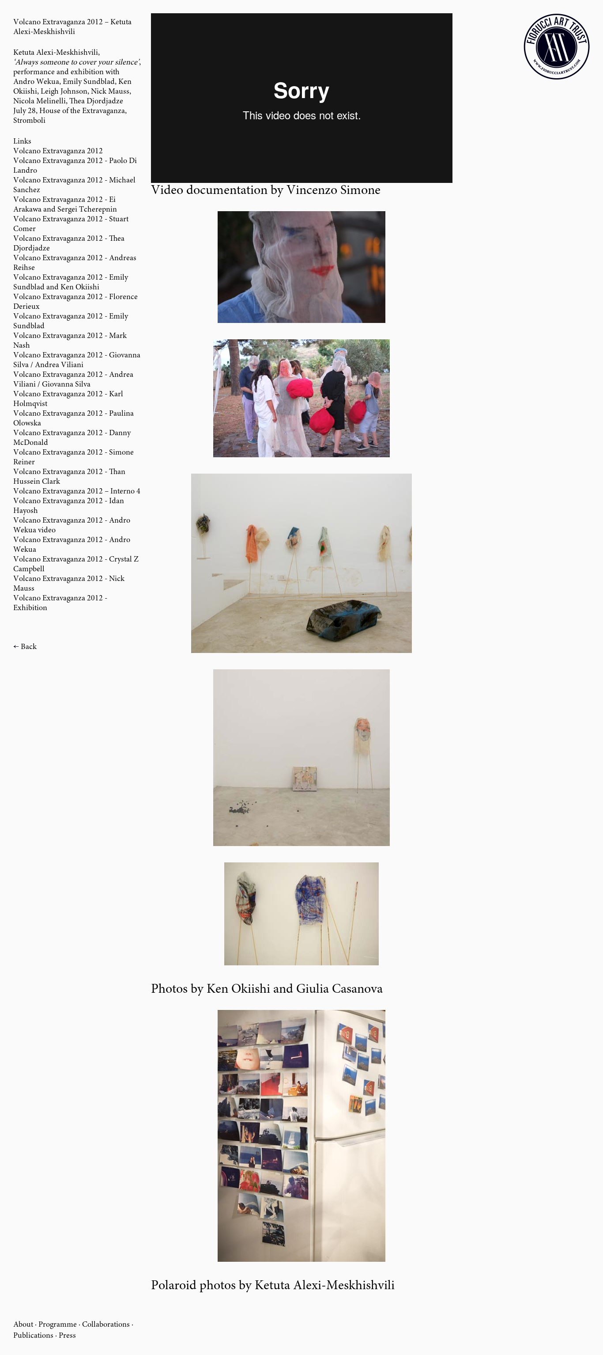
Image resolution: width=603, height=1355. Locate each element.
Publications (33, 1336)
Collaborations (106, 1325)
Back (29, 647)
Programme (57, 1325)
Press (67, 1336)
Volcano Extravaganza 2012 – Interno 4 (76, 492)
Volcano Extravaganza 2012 (58, 152)
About (23, 1325)
